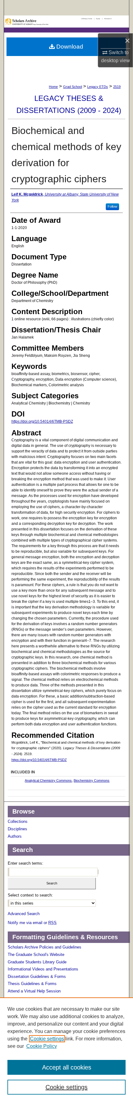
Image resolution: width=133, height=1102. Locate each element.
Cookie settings (47, 1038)
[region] (66, 1049)
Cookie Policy (41, 1046)
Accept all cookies (66, 1067)
